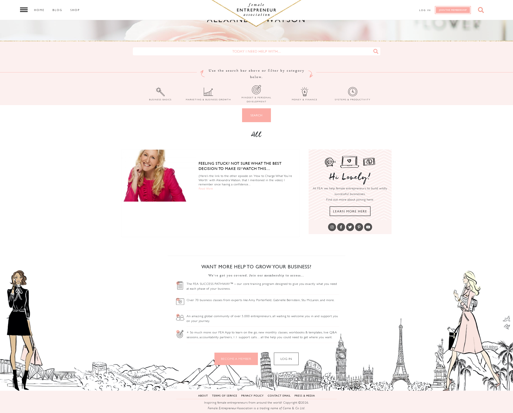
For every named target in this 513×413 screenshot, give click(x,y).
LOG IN (286, 359)
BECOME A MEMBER (236, 359)
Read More (206, 188)
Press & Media (305, 395)
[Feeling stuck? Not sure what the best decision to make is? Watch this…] (159, 176)
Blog (57, 10)
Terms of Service (224, 395)
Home (39, 10)
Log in (425, 10)
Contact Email (279, 395)
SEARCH (256, 115)
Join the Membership (453, 9)
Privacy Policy (252, 395)
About (203, 395)
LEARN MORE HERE (350, 211)
